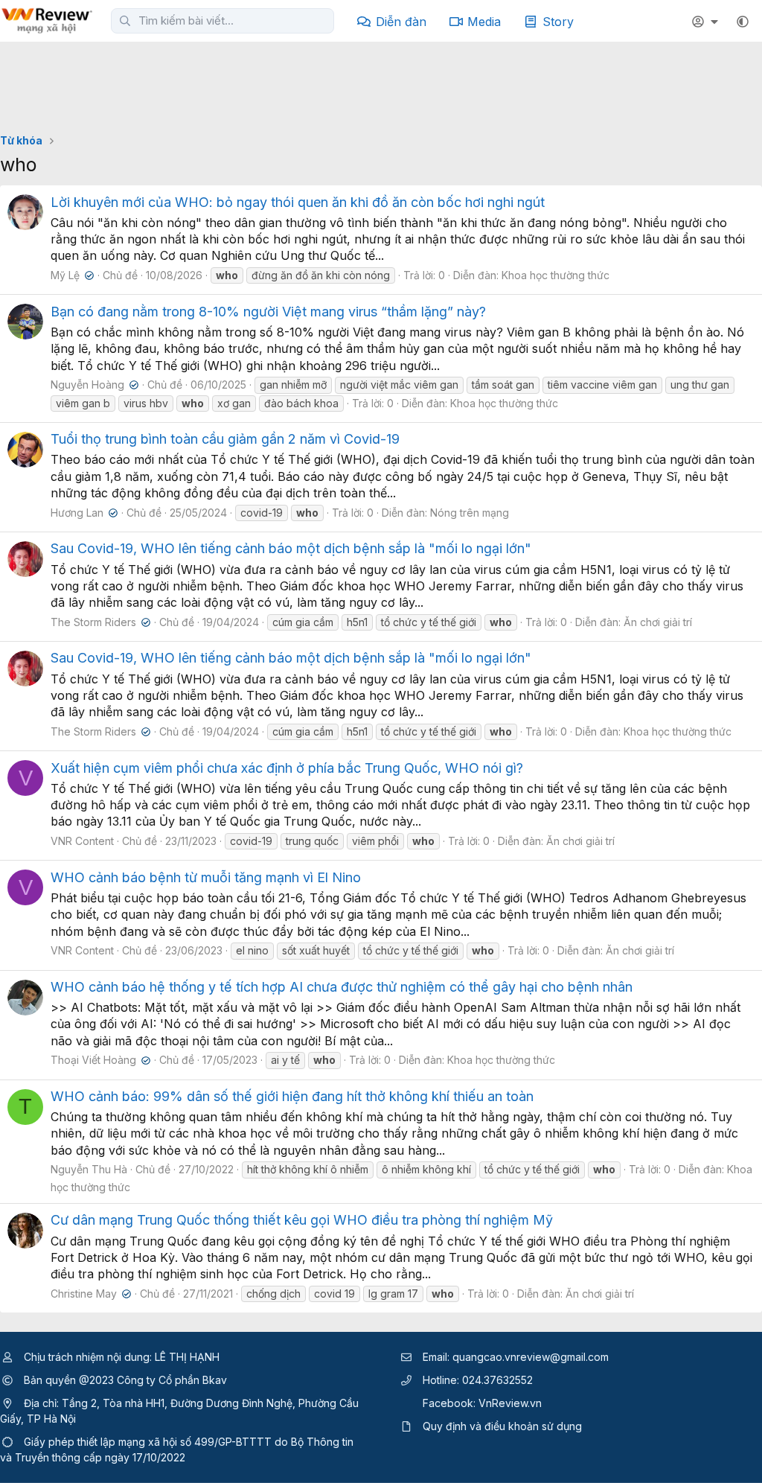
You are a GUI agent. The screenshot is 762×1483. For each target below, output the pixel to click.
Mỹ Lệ (71, 275)
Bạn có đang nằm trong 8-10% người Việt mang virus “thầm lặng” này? (268, 311)
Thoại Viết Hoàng (99, 1059)
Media (484, 21)
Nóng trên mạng (469, 512)
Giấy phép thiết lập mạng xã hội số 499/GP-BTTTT (148, 1441)
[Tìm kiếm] (125, 21)
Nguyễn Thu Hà (89, 1169)
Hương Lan (83, 512)
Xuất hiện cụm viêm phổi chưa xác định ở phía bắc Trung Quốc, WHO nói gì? (287, 768)
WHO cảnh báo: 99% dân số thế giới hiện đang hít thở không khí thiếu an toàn (292, 1096)
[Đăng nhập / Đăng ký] (707, 21)
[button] (742, 21)
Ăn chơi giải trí (658, 622)
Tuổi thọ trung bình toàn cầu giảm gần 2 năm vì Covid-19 (225, 439)
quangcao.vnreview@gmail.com (530, 1356)
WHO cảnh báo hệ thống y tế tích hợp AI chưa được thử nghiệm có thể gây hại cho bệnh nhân (342, 987)
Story (558, 21)
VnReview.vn (510, 1403)
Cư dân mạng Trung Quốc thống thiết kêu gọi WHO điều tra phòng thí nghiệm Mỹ (302, 1220)
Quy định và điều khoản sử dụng (502, 1426)
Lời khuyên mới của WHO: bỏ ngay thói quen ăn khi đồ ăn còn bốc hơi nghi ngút (298, 202)
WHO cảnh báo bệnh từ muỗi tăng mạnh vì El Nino (206, 877)
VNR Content (82, 841)
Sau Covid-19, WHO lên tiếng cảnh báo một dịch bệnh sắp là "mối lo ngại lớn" (291, 548)
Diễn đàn (401, 21)
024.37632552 (497, 1380)
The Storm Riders (99, 622)
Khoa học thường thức (555, 275)
